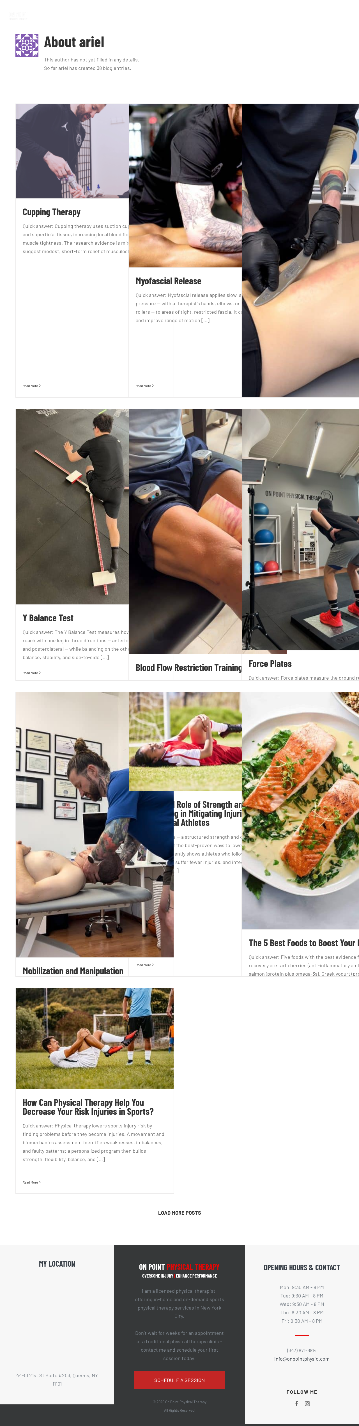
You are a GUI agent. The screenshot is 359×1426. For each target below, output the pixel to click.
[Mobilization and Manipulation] (95, 824)
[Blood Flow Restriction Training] (208, 531)
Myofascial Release (168, 280)
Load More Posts (179, 1213)
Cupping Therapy (51, 211)
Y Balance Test (48, 617)
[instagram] (307, 1403)
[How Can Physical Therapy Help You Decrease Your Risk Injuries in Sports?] (95, 1038)
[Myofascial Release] (208, 185)
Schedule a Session (179, 1380)
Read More (30, 386)
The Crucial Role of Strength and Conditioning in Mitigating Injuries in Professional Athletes (197, 813)
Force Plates (270, 663)
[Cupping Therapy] (95, 151)
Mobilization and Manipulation (73, 970)
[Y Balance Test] (95, 506)
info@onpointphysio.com (302, 1359)
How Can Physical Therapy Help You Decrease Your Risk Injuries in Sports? (88, 1106)
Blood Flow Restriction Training (189, 667)
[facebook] (296, 1403)
